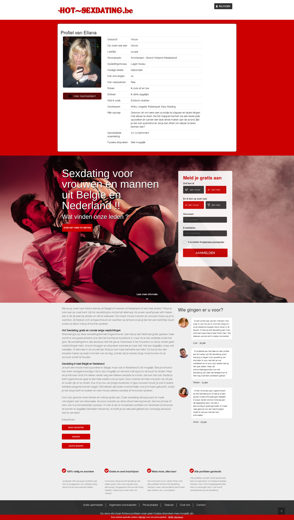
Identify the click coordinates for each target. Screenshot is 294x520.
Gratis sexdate (76, 446)
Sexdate (76, 437)
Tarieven (169, 504)
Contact (201, 504)
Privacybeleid (150, 504)
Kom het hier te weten (77, 227)
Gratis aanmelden (93, 504)
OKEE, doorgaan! (175, 517)
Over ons (185, 504)
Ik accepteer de (206, 242)
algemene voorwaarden (213, 242)
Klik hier (142, 517)
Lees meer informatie (147, 294)
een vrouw (195, 189)
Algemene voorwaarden (122, 504)
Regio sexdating (76, 427)
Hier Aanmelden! (84, 96)
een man (216, 189)
